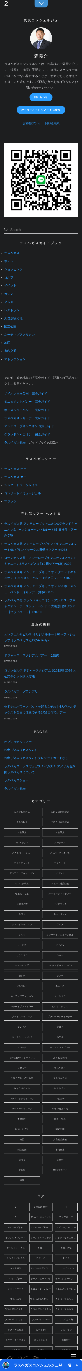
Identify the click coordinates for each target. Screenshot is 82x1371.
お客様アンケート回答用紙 (41, 123)
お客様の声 (22, 904)
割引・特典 (60, 1119)
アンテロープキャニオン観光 (41, 1227)
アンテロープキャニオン (22, 873)
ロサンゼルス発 (60, 1108)
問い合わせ (41, 97)
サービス (22, 945)
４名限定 (22, 832)
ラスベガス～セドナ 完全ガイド (27, 418)
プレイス (22, 1027)
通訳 (22, 1180)
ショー (60, 955)
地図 (7, 342)
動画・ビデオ (22, 1129)
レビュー (60, 1098)
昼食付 (60, 1160)
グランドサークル (16, 1248)
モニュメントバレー (60, 1047)
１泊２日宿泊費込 (60, 812)
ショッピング (13, 269)
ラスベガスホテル (41, 1319)
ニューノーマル (66, 1268)
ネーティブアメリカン (19, 334)
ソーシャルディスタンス (41, 1268)
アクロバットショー (22, 853)
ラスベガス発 (60, 1078)
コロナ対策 (66, 1248)
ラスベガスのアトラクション (41, 1299)
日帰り (22, 1160)
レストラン (11, 310)
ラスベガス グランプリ (21, 691)
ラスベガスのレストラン (66, 1309)
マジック (10, 501)
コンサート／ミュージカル (22, 493)
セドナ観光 (15, 1268)
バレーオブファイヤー (22, 1006)
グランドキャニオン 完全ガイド (27, 434)
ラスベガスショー (16, 780)
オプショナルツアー (18, 741)
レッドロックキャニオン (22, 1098)
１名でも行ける (22, 812)
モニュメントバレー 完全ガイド (27, 401)
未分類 (22, 1170)
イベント (10, 285)
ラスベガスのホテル (41, 1309)
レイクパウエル (22, 1088)
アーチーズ (60, 842)
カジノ (8, 294)
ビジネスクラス (60, 1006)
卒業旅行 (66, 1340)
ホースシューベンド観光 (66, 1278)
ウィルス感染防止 (60, 883)
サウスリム (22, 955)
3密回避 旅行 (41, 1207)
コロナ (40, 1248)
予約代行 (22, 1119)
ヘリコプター (15, 1278)
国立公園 (10, 326)
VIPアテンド (22, 842)
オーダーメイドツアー (60, 894)
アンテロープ (66, 1217)
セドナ (22, 975)
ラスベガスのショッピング (66, 1299)
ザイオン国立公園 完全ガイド (25, 393)
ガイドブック (60, 904)
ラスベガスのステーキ (16, 1309)
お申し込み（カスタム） (21, 750)
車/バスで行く (60, 1170)
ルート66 (41, 1330)
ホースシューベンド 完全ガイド (27, 410)
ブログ (60, 1027)
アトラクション (15, 359)
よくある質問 (60, 1057)
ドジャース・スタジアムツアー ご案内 (31, 655)
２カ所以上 (22, 822)
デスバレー (22, 986)
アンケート (60, 863)
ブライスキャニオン (22, 1016)
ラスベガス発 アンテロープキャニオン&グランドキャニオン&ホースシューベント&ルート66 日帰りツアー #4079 (40, 529)
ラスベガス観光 (15, 442)
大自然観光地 (13, 318)
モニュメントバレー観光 (66, 1289)
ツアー (60, 975)
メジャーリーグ (16, 1289)
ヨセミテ (22, 1068)
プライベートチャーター (59, 1016)
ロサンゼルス (41, 1340)
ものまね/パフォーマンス (22, 1057)
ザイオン (60, 945)
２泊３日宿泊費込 (60, 822)
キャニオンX (60, 914)
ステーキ (40, 1258)
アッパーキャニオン (60, 853)
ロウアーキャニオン (22, 1108)
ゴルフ (8, 277)
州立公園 (22, 1150)
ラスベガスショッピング (16, 1319)
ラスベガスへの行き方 (22, 1078)
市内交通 (10, 351)
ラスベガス (11, 253)
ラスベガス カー (15, 477)
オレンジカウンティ (15, 1237)
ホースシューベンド (22, 1037)
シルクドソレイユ (16, 1258)
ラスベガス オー (15, 468)
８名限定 (60, 832)
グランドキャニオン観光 (66, 1237)
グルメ (8, 302)
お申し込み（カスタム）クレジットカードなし (36, 758)
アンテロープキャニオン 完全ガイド (29, 426)
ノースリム (60, 996)
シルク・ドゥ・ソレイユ (21, 485)
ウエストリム (22, 894)
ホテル (8, 261)
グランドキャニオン (22, 924)
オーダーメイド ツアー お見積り (41, 109)
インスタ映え (22, 883)
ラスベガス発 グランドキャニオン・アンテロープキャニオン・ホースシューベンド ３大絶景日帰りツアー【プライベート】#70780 (39, 606)
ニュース (60, 986)
